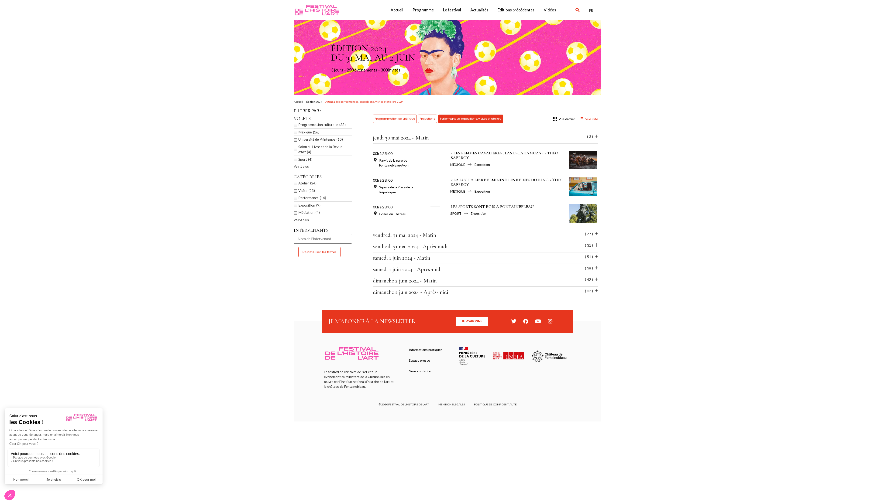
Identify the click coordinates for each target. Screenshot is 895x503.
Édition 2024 (314, 101)
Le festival (452, 9)
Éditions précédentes (516, 9)
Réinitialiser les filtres (319, 252)
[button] (577, 10)
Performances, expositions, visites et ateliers (470, 119)
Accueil (397, 9)
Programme (423, 9)
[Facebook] (525, 321)
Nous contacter (420, 371)
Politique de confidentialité (495, 404)
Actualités (479, 9)
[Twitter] (513, 321)
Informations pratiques (425, 350)
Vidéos (550, 9)
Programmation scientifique (395, 119)
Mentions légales (451, 404)
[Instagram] (550, 321)
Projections (427, 119)
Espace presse (419, 360)
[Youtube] (537, 321)
